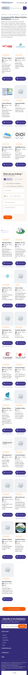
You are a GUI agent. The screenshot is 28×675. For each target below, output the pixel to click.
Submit (8, 217)
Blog (3, 645)
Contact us (5, 637)
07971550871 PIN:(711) (21, 518)
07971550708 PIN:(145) (21, 387)
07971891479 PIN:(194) (21, 266)
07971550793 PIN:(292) (8, 125)
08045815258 (21, 433)
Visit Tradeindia (20, 2)
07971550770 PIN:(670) (8, 266)
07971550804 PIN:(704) (21, 125)
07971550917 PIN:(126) (21, 476)
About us (4, 635)
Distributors (5, 8)
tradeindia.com (21, 666)
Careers (4, 642)
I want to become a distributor (14, 186)
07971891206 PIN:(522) (8, 433)
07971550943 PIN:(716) (8, 346)
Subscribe (22, 626)
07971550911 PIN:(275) (8, 387)
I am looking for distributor (13, 183)
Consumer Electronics (14, 14)
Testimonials (5, 640)
